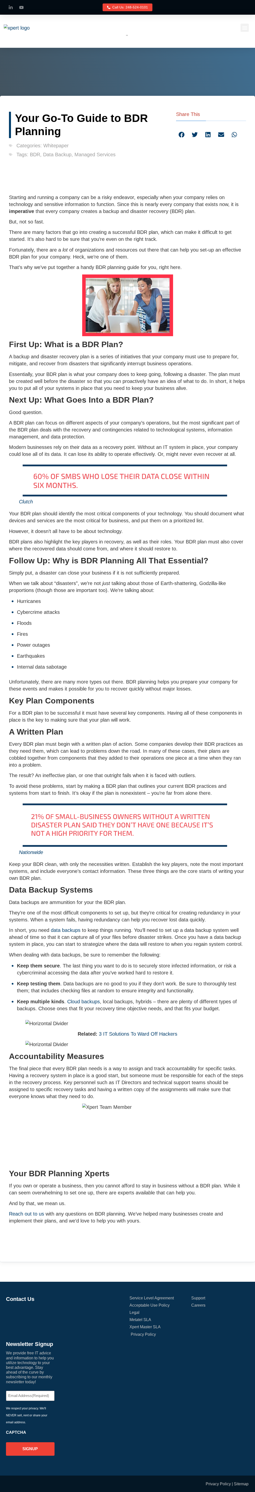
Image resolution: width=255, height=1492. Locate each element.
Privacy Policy (218, 1484)
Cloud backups (83, 1001)
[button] (245, 28)
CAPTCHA (16, 1433)
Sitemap (241, 1484)
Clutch (26, 501)
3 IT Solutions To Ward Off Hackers (138, 1034)
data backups (65, 930)
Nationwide (31, 852)
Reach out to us (26, 1214)
